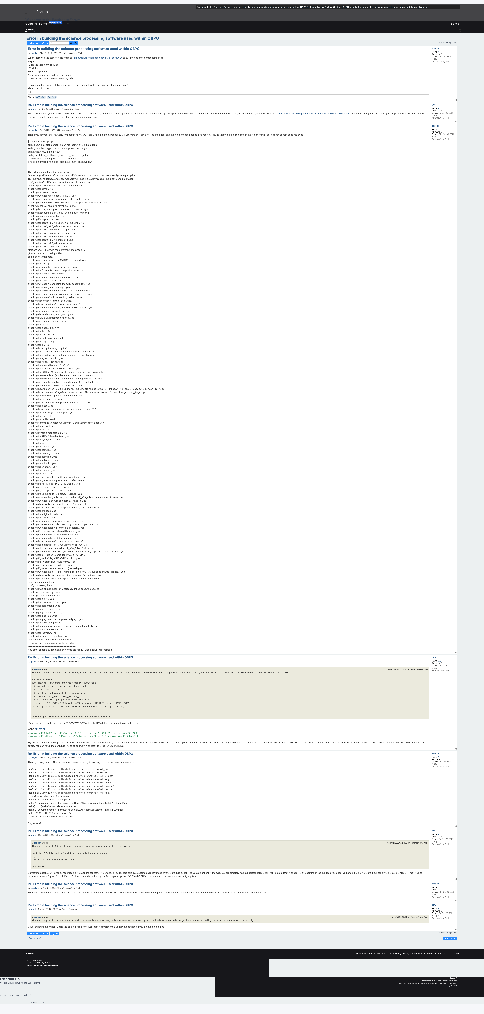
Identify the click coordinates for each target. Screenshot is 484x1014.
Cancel (34, 1003)
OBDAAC (40, 97)
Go (43, 1003)
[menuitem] (395, 953)
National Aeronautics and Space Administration (42, 965)
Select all (41, 729)
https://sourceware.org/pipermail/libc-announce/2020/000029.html (313, 113)
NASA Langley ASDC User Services (46, 963)
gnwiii (434, 105)
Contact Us (453, 978)
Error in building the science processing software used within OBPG (93, 38)
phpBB (432, 980)
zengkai (435, 48)
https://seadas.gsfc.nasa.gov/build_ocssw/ (96, 57)
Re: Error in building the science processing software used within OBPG (80, 105)
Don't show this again (33, 31)
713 (439, 108)
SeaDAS (52, 97)
